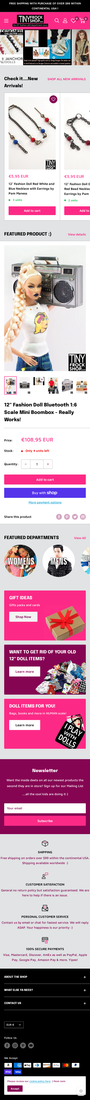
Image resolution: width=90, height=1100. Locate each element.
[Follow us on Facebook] (7, 1045)
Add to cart (32, 210)
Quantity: (11, 464)
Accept (15, 1088)
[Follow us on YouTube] (31, 1045)
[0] (73, 20)
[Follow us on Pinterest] (23, 1045)
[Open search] (57, 20)
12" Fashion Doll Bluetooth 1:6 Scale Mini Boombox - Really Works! (40, 412)
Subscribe (45, 821)
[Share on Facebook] (59, 517)
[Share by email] (83, 517)
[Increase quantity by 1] (48, 464)
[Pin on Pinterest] (67, 517)
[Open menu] (6, 20)
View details (77, 234)
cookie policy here (40, 1081)
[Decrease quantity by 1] (25, 464)
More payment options (45, 502)
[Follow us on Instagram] (15, 1045)
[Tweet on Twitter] (75, 517)
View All (80, 538)
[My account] (65, 20)
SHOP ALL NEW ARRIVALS (67, 79)
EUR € (10, 1024)
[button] (53, 99)
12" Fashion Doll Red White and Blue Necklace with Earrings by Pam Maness (31, 188)
